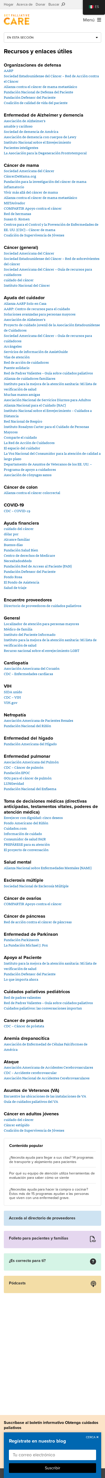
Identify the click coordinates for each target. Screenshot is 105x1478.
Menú (90, 20)
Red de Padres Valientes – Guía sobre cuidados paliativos (48, 373)
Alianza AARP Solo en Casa (25, 303)
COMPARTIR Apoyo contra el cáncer (33, 208)
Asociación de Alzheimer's (24, 120)
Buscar (54, 4)
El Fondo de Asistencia (21, 582)
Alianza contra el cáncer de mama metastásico (40, 86)
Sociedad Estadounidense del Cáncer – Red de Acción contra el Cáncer (51, 78)
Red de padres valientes (22, 997)
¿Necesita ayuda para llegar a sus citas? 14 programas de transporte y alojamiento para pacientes (51, 1160)
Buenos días (13, 544)
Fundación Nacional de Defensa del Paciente (38, 92)
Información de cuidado (23, 833)
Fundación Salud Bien (21, 550)
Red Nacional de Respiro (23, 421)
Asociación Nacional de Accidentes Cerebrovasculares (46, 1078)
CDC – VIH (12, 697)
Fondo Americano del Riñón (26, 823)
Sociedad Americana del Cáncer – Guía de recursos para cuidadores (48, 271)
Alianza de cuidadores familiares (29, 378)
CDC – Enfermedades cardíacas (28, 673)
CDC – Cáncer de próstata (24, 1026)
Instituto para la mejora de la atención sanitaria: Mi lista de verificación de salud (50, 386)
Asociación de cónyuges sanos (27, 474)
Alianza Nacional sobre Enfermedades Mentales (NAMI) (47, 867)
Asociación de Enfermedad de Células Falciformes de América (45, 1046)
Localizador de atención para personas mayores (41, 623)
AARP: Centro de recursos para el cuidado (37, 308)
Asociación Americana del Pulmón (31, 762)
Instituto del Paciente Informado (30, 634)
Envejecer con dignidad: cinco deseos (33, 817)
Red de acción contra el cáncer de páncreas (38, 922)
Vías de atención (17, 357)
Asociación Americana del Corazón (31, 668)
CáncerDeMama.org (20, 176)
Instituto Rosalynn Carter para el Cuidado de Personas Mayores (46, 429)
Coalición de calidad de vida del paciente (36, 102)
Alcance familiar (17, 539)
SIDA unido (13, 691)
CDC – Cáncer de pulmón (23, 767)
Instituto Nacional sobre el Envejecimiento (37, 142)
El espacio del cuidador (22, 448)
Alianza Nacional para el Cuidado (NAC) (35, 405)
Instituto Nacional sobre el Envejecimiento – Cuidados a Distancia (48, 413)
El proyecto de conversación (26, 849)
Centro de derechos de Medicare (29, 555)
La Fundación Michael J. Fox (26, 945)
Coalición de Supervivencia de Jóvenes (34, 235)
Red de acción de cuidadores (26, 362)
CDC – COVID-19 (17, 510)
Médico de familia (18, 629)
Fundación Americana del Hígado (30, 744)
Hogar (9, 4)
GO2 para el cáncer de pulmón (27, 778)
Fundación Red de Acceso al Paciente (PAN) (38, 566)
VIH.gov (10, 702)
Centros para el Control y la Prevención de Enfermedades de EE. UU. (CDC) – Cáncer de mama (51, 226)
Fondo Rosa (13, 576)
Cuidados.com (15, 828)
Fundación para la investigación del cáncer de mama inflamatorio (45, 184)
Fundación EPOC (17, 772)
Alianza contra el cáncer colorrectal (32, 492)
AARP (8, 70)
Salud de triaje (15, 587)
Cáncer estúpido (17, 1125)
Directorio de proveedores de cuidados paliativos (42, 605)
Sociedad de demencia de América (31, 131)
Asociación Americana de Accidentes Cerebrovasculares (48, 1067)
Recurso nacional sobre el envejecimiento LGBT (41, 650)
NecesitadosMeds (18, 560)
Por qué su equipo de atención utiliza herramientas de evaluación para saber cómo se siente (52, 1175)
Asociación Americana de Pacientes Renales (38, 720)
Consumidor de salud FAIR (25, 839)
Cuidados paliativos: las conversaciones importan (43, 1008)
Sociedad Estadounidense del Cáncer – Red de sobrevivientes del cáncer (51, 261)
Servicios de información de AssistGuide (36, 351)
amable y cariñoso (18, 126)
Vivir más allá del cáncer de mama (31, 192)
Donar (40, 4)
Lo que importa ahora (21, 979)
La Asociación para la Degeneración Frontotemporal (45, 153)
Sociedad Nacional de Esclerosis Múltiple (36, 886)
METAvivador (14, 203)
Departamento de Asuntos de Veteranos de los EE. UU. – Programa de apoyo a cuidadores (48, 466)
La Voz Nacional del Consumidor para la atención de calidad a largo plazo (52, 455)
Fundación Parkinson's (21, 939)
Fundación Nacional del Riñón (27, 725)
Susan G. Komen (17, 219)
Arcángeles (13, 346)
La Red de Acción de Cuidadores (29, 442)
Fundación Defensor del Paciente (30, 97)
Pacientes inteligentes (21, 147)
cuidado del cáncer (19, 280)
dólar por (11, 534)
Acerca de (25, 4)
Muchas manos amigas (22, 394)
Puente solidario (17, 367)
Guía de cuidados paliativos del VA (31, 1101)
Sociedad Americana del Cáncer (29, 170)
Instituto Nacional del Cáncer (27, 285)
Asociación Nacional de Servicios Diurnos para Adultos (47, 399)
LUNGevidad (14, 783)
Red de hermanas (17, 213)
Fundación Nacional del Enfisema (30, 788)
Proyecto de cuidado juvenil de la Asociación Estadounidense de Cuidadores (52, 327)
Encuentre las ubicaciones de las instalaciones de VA (45, 1096)
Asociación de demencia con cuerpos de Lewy (40, 137)
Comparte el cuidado (20, 437)
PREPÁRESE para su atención (27, 844)
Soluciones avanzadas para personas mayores (39, 314)
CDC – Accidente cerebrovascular (30, 1072)
